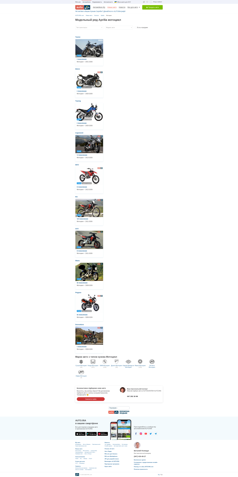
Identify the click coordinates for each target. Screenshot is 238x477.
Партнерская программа (112, 464)
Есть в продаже (142, 27)
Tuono (77, 37)
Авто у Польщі (88, 453)
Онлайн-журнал (108, 445)
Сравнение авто (93, 468)
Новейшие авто (79, 453)
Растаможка (125, 444)
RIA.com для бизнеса (111, 454)
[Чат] (144, 2)
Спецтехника (94, 450)
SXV (77, 229)
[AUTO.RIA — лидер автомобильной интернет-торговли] (82, 7)
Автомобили (86, 2)
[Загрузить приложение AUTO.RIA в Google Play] (91, 434)
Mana (77, 261)
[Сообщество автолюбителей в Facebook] (136, 434)
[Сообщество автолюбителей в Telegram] (156, 434)
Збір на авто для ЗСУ (124, 2)
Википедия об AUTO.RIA (112, 461)
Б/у (81, 458)
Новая (76, 458)
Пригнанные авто (96, 444)
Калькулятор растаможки (81, 468)
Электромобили (79, 452)
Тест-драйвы (108, 444)
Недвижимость (97, 2)
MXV (77, 165)
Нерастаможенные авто (81, 445)
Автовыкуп (82, 463)
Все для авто (133, 7)
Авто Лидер (108, 451)
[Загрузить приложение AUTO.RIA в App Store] (80, 434)
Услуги (90, 458)
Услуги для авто (80, 461)
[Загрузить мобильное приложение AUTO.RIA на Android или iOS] (121, 429)
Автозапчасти (108, 2)
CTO (76, 463)
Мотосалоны (86, 450)
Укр (159, 474)
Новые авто (112, 7)
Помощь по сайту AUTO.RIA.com (143, 466)
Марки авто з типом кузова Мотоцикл (96, 357)
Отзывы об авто (109, 448)
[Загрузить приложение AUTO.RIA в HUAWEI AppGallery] (103, 434)
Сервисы (78, 466)
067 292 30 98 (132, 396)
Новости (122, 7)
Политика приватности (141, 469)
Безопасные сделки (140, 460)
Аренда (85, 458)
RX (76, 197)
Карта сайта (108, 466)
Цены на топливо (79, 469)
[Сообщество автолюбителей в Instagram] (141, 434)
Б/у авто (77, 442)
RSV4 (77, 69)
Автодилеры (78, 444)
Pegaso (78, 292)
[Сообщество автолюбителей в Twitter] (151, 434)
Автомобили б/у (99, 7)
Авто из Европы (86, 444)
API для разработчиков (112, 459)
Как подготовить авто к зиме (120, 445)
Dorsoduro (79, 324)
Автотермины (88, 469)
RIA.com (78, 2)
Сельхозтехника (80, 456)
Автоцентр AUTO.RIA (90, 452)
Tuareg (78, 101)
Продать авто (153, 7)
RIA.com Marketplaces (111, 456)
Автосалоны (78, 450)
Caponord (79, 133)
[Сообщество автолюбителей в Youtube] (146, 434)
